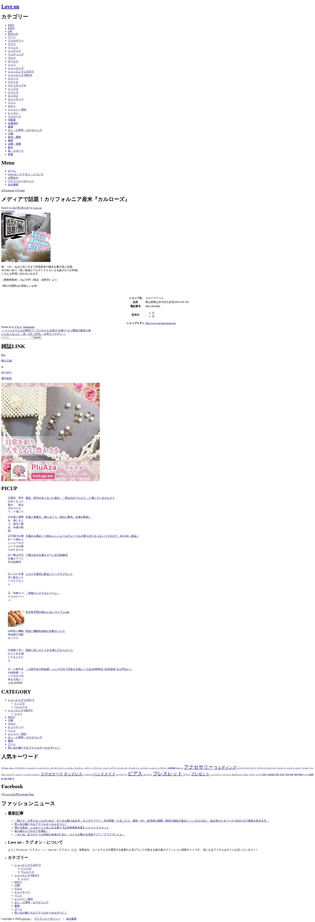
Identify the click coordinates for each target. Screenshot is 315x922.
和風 (277, 775)
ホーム (12, 170)
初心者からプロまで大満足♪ (30, 831)
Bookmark (28, 327)
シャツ (12, 64)
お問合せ (13, 177)
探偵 (287, 775)
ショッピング (16, 68)
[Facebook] (7, 190)
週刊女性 (6, 378)
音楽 (10, 154)
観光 (10, 147)
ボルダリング (237, 775)
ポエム (246, 775)
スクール (13, 82)
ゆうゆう (6, 372)
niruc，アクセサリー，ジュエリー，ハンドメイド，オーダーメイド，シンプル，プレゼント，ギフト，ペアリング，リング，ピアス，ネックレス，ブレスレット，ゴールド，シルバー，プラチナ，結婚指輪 (92, 768)
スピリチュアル (17, 85)
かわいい (179, 768)
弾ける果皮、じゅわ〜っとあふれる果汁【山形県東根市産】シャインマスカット (61, 827)
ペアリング (226, 775)
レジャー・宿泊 (17, 109)
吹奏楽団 (271, 775)
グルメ (12, 57)
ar (2, 366)
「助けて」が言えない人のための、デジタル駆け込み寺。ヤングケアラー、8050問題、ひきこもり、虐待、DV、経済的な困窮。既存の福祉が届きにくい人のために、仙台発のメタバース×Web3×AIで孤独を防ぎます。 (141, 820)
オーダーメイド (243, 768)
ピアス (135, 773)
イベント (13, 47)
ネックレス (73, 774)
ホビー (12, 106)
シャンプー (10, 775)
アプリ (12, 44)
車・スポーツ (16, 150)
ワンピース (14, 116)
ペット (12, 102)
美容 (5, 779)
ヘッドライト (215, 775)
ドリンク (13, 92)
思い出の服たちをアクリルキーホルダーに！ (34, 747)
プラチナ (186, 775)
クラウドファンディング (266, 768)
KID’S (11, 717)
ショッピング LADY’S (21, 700)
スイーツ (13, 78)
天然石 (282, 775)
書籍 (10, 140)
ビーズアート (121, 775)
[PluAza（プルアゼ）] (50, 480)
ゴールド (305, 768)
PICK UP (13, 34)
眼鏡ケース (302, 775)
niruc (6, 768)
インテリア (14, 51)
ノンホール (87, 775)
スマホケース (52, 774)
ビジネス (13, 95)
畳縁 (296, 775)
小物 (10, 133)
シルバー (18, 775)
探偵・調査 (14, 137)
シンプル (26, 775)
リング (258, 775)
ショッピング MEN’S (20, 710)
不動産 (12, 119)
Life (10, 31)
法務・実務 (14, 144)
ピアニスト (147, 775)
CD (2, 768)
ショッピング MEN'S (20, 75)
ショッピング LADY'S (21, 71)
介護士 (264, 775)
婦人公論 (6, 360)
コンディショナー (294, 768)
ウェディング (16, 54)
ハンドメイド (104, 774)
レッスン (13, 113)
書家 (292, 775)
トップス (13, 88)
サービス (13, 61)
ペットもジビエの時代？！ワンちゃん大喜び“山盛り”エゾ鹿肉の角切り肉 (46, 330)
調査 (10, 779)
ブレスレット (167, 773)
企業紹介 (13, 123)
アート (12, 37)
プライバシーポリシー (21, 181)
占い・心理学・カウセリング (25, 130)
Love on (10, 6)
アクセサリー (16, 40)
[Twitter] (20, 190)
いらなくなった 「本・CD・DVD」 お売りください (33, 333)
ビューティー (16, 99)
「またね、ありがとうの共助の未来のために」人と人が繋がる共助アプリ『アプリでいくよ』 (69, 834)
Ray (3, 354)
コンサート (281, 768)
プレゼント (200, 774)
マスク (252, 775)
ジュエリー (35, 775)
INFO (11, 25)
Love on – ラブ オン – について (25, 174)
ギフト (253, 768)
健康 (10, 126)
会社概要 (13, 184)
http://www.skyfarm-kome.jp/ (160, 323)
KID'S (11, 28)
